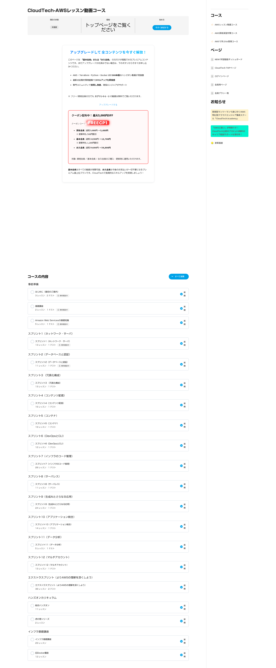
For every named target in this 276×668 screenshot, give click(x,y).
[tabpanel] (108, 153)
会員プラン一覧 (222, 93)
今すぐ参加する (161, 28)
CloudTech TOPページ (225, 67)
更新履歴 (219, 142)
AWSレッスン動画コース (226, 24)
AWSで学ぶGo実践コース (226, 41)
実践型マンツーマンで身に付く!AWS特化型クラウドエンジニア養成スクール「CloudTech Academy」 (229, 115)
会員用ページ (221, 84)
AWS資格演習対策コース (226, 33)
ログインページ (222, 76)
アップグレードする (108, 104)
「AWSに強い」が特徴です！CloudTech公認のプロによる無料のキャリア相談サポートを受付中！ (228, 131)
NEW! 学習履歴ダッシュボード (228, 59)
